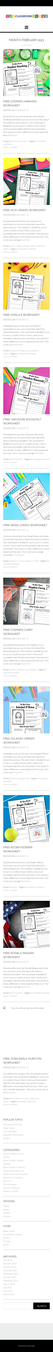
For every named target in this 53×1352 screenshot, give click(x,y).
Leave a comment (10, 147)
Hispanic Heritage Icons (20, 350)
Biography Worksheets (13, 1134)
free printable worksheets (26, 249)
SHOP (6, 1244)
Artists (6, 1157)
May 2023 (7, 1260)
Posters (6, 1238)
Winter (6, 1206)
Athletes (33, 246)
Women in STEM (32, 561)
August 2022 (9, 1284)
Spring (6, 1209)
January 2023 (9, 1267)
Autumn (6, 1216)
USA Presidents (17, 459)
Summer (7, 1213)
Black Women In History (20, 1098)
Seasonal (7, 1181)
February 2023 (9, 1263)
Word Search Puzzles (12, 1124)
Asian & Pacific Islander (20, 246)
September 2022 (10, 1280)
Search (41, 1306)
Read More (13, 135)
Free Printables (10, 1131)
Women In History (18, 561)
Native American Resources (15, 1174)
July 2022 (7, 1287)
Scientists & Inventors (19, 141)
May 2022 (7, 1291)
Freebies (7, 1241)
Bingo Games (9, 1128)
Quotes (6, 1138)
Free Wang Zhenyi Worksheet (25, 525)
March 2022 (8, 1294)
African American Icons (20, 669)
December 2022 (10, 1270)
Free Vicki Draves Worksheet (24, 210)
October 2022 (9, 1277)
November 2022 (10, 1273)
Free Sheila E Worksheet (21, 314)
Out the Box (30, 1346)
